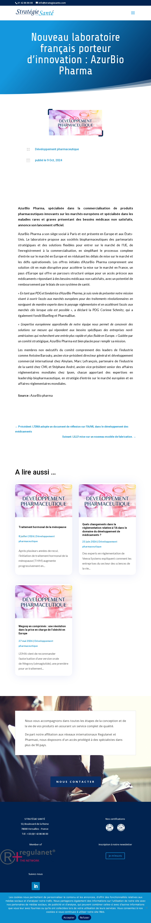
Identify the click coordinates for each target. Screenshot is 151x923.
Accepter (69, 917)
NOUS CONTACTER (75, 781)
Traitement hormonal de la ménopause (42, 527)
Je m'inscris (115, 855)
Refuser (84, 917)
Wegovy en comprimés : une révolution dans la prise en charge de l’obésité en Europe (42, 630)
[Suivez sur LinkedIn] (36, 886)
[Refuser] (146, 908)
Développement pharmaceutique (57, 149)
